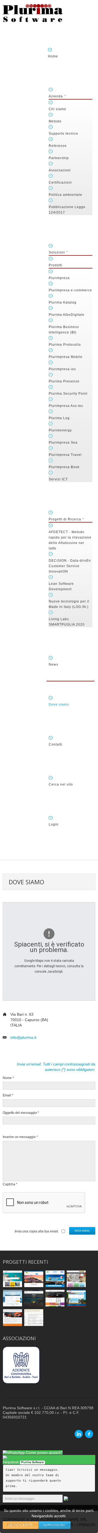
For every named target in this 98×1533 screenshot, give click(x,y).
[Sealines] (12, 1298)
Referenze (58, 146)
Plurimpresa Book (64, 467)
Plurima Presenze (64, 381)
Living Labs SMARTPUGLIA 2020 (67, 621)
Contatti (55, 744)
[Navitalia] (76, 1298)
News (53, 664)
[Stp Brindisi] (55, 1298)
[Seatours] (34, 1298)
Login (54, 824)
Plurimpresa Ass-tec (66, 406)
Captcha (10, 1184)
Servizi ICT (58, 479)
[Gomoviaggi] (34, 1278)
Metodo (55, 121)
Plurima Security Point (68, 393)
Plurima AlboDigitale (66, 315)
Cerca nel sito (61, 784)
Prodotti (55, 265)
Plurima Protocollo (65, 345)
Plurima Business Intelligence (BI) (64, 329)
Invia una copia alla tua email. (37, 1231)
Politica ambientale (65, 195)
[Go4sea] (12, 1278)
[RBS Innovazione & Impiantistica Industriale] (12, 1317)
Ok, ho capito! (20, 1525)
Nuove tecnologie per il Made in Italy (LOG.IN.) (69, 604)
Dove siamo (59, 704)
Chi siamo (57, 109)
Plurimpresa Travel (65, 455)
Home (53, 56)
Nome (8, 1078)
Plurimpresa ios (62, 369)
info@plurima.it (23, 1037)
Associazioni (60, 170)
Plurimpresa (59, 278)
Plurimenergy (60, 430)
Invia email (82, 1230)
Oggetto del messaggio (21, 1113)
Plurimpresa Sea (63, 442)
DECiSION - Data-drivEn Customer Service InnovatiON (70, 566)
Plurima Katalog (62, 302)
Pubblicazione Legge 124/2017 (67, 209)
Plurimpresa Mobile (65, 357)
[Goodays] (55, 1278)
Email (8, 1095)
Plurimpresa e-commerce (70, 290)
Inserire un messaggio (20, 1137)
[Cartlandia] (76, 1278)
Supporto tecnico (63, 133)
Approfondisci (54, 1525)
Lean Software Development (61, 586)
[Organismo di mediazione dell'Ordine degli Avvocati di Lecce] (34, 1317)
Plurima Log (59, 418)
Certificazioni (60, 182)
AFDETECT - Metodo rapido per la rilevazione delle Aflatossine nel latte (70, 540)
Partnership (59, 158)
